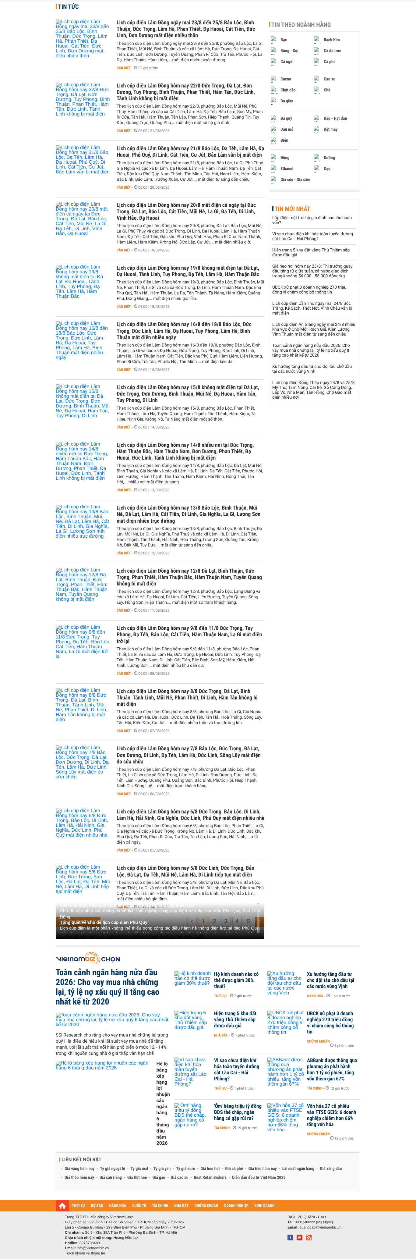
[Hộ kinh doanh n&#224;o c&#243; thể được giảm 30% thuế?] (193, 983)
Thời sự (220, 996)
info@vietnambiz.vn (93, 1248)
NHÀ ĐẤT (181, 1206)
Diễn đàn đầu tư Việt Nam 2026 (258, 1177)
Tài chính (315, 1088)
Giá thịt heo (137, 1177)
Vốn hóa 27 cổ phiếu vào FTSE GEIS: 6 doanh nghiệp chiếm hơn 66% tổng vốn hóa (331, 1115)
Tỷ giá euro (185, 1169)
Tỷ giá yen (162, 1169)
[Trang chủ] (62, 1206)
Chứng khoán (318, 1041)
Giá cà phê (234, 1169)
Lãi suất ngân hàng (298, 1169)
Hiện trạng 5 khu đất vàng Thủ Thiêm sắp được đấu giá (235, 1020)
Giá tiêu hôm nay (263, 1169)
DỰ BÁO (97, 1206)
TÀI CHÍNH (160, 1206)
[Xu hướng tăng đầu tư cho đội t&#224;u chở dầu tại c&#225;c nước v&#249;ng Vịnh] (285, 983)
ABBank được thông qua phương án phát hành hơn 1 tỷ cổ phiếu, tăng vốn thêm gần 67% (332, 1070)
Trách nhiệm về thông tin (85, 1253)
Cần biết (124, 68)
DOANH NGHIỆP (236, 1206)
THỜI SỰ (78, 1206)
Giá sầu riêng (111, 1177)
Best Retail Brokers (210, 1177)
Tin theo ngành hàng (301, 24)
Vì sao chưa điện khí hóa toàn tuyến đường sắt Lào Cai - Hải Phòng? (312, 236)
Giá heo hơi (210, 1169)
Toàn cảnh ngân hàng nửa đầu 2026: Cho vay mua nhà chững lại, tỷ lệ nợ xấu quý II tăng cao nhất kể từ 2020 (311, 350)
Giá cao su (180, 1177)
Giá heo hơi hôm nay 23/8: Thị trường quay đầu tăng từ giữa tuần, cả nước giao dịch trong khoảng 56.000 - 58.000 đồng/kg (312, 271)
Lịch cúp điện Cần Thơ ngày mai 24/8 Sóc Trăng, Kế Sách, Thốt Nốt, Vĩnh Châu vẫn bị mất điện (312, 308)
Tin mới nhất (292, 208)
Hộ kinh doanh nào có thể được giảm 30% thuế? (236, 980)
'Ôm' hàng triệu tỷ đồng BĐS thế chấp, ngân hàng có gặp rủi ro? (238, 1112)
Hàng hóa (315, 996)
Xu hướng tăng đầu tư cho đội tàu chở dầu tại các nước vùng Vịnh (312, 369)
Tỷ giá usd (139, 1169)
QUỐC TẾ (139, 1206)
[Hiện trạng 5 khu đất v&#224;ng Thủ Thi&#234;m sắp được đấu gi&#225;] (193, 1023)
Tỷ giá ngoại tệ (112, 1169)
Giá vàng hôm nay (80, 1169)
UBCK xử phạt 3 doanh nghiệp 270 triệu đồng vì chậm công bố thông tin (309, 290)
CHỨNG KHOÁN (206, 1206)
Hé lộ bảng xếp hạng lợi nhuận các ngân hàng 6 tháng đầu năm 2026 (163, 1103)
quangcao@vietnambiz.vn (320, 1227)
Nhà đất (221, 1035)
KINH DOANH (265, 1206)
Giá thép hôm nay (79, 1177)
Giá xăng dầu (331, 1169)
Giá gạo (158, 1177)
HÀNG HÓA (117, 1206)
